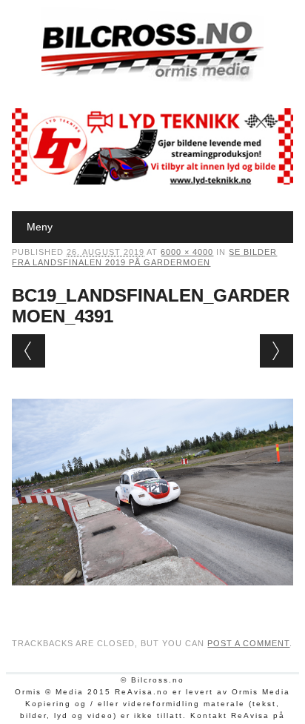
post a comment (248, 643)
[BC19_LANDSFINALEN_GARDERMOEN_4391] (152, 599)
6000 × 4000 (187, 252)
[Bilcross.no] (152, 78)
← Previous (28, 351)
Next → (276, 351)
